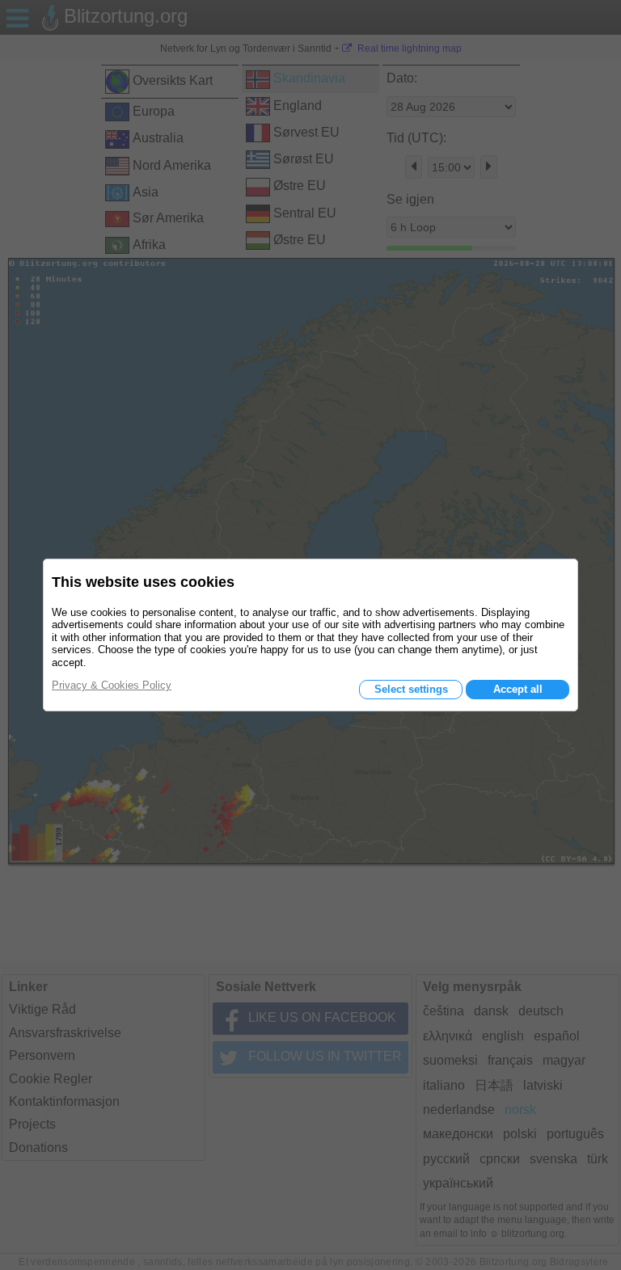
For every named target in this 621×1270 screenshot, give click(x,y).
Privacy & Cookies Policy (111, 685)
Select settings (411, 689)
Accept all (518, 689)
